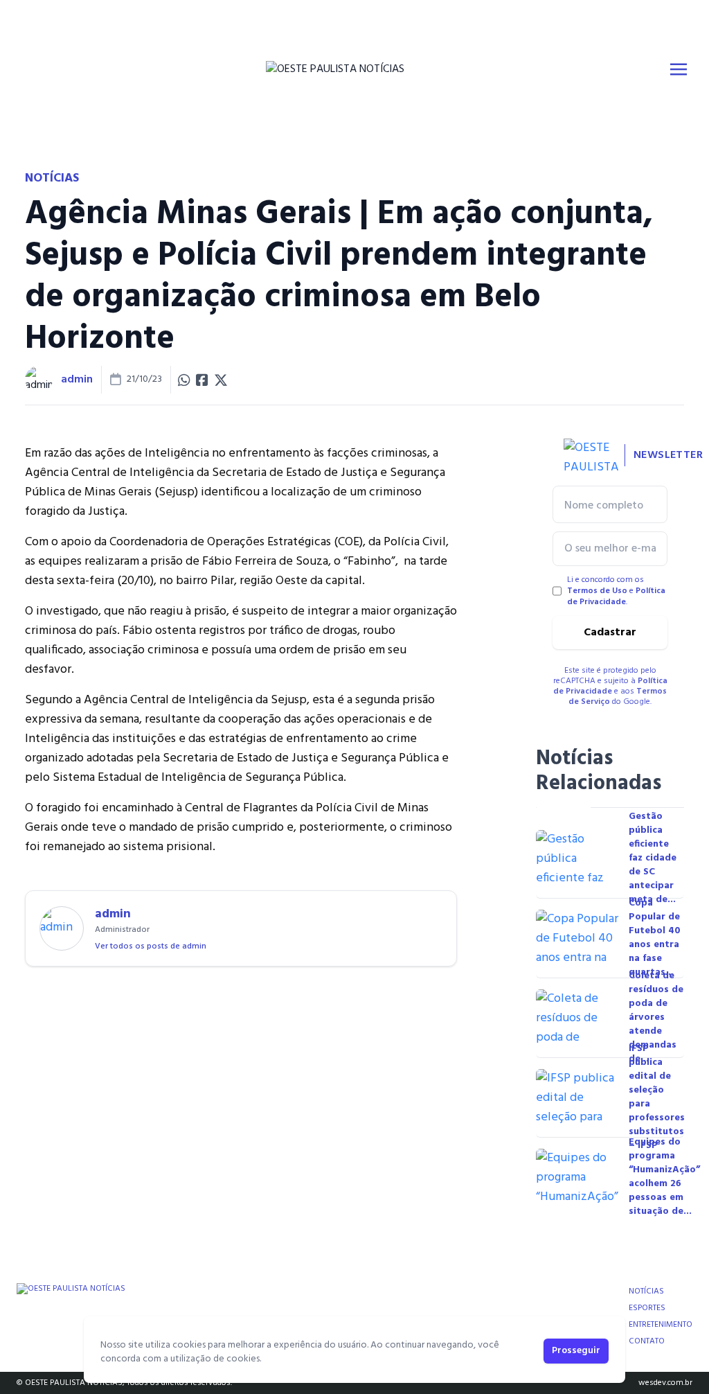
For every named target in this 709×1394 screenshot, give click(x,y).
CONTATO (647, 1341)
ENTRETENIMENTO (660, 1325)
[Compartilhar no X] (220, 379)
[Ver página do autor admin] (39, 380)
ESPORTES (647, 1308)
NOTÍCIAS (646, 1291)
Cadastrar (610, 633)
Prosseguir (576, 1351)
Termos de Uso (597, 591)
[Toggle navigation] (678, 69)
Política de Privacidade (616, 596)
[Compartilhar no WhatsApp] (184, 379)
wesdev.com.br (665, 1383)
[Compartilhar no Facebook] (202, 379)
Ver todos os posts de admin (150, 946)
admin (77, 379)
